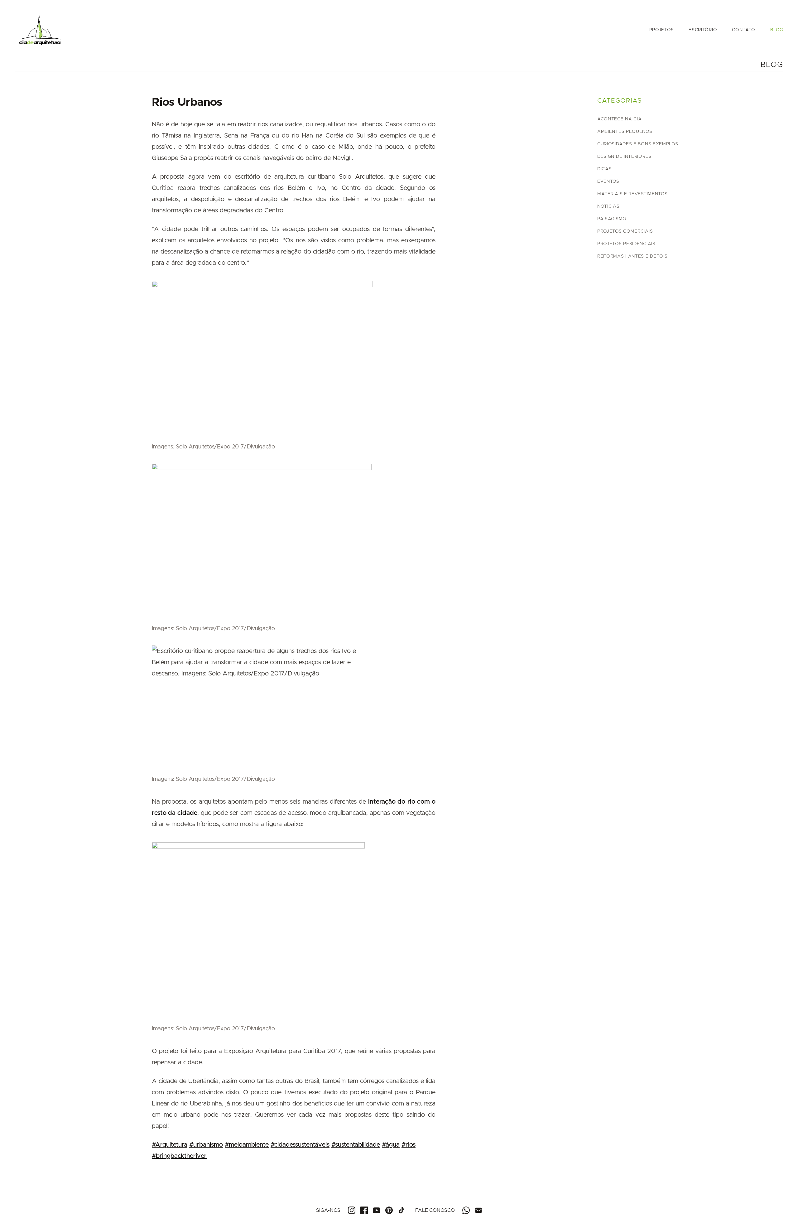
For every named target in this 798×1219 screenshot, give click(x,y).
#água (391, 1145)
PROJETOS (661, 30)
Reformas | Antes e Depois (632, 256)
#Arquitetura (169, 1145)
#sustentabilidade (355, 1145)
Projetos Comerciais (625, 231)
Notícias (608, 206)
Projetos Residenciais (626, 244)
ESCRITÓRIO (703, 30)
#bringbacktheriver (179, 1156)
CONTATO (743, 30)
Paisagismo (612, 219)
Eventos (608, 181)
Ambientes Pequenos (624, 131)
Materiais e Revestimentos (632, 194)
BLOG (776, 30)
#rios (408, 1145)
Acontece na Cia (619, 119)
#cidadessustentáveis (300, 1145)
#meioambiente (247, 1145)
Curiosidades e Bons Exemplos (637, 144)
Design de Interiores (624, 156)
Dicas (604, 169)
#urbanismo (206, 1145)
